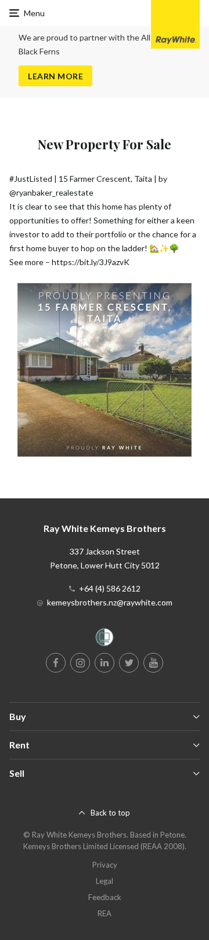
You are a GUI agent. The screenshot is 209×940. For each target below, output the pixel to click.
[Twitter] (129, 663)
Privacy (104, 864)
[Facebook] (56, 663)
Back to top (110, 812)
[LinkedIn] (104, 663)
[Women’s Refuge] (104, 639)
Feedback (104, 897)
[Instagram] (80, 663)
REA (104, 913)
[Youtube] (153, 663)
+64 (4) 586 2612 (109, 588)
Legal (104, 881)
